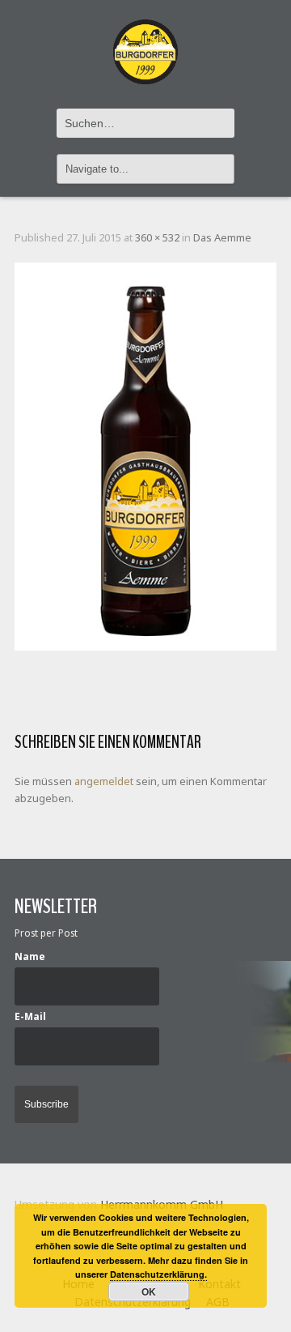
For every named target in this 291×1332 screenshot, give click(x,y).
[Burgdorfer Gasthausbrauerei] (145, 42)
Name (30, 956)
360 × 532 (157, 237)
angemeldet (103, 781)
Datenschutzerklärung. (158, 1274)
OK (148, 1291)
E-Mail (30, 1016)
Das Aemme (222, 237)
